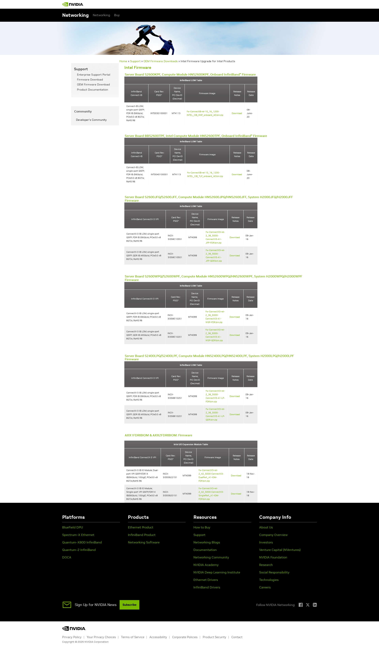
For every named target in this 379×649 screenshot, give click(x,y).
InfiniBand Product (142, 535)
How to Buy (201, 527)
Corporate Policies (185, 637)
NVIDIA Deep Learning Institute (216, 572)
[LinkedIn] (315, 605)
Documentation (205, 550)
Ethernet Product (140, 527)
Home (123, 61)
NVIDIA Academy (206, 565)
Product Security (214, 637)
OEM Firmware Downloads (161, 61)
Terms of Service (132, 637)
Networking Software (144, 542)
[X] (308, 605)
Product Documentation (92, 89)
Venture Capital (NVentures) (280, 550)
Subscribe (129, 605)
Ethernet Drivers (205, 580)
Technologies (269, 580)
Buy (117, 15)
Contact (236, 637)
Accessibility (158, 637)
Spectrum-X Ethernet (78, 535)
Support (135, 61)
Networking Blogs (206, 542)
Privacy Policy (72, 637)
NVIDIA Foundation (273, 557)
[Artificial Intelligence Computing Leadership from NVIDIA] (72, 4)
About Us (266, 527)
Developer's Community (91, 120)
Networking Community (211, 557)
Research (266, 565)
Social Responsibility (274, 572)
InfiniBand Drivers (206, 587)
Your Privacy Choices (101, 637)
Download (237, 113)
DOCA (66, 557)
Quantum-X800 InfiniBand (82, 542)
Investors (266, 542)
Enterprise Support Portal (93, 74)
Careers (265, 587)
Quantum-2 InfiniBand (79, 550)
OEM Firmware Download (93, 84)
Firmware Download (90, 79)
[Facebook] (301, 605)
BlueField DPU (72, 527)
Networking (101, 15)
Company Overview (273, 535)
